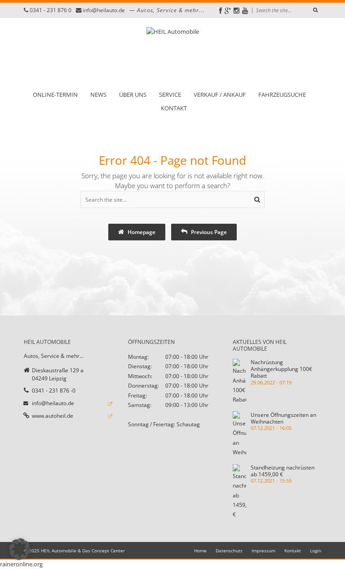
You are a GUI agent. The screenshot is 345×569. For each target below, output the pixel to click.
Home (200, 550)
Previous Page (208, 231)
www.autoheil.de (52, 415)
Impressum (263, 550)
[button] (20, 549)
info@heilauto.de (104, 10)
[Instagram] (236, 10)
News (98, 95)
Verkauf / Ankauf (220, 95)
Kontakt (174, 108)
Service (170, 95)
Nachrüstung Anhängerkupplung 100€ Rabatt (281, 368)
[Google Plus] (228, 10)
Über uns (132, 95)
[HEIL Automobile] (172, 54)
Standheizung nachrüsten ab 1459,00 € (282, 471)
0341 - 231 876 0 (50, 10)
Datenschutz (229, 550)
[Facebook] (220, 10)
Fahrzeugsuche (282, 95)
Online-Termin (55, 95)
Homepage (140, 231)
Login (315, 550)
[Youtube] (245, 10)
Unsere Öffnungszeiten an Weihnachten (283, 418)
